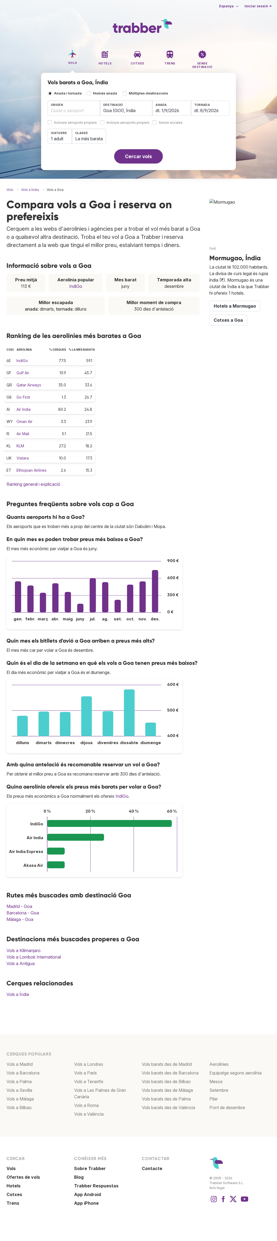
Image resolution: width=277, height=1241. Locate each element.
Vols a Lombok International (33, 957)
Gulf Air (23, 372)
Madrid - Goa (19, 906)
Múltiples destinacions (148, 93)
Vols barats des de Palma (166, 1099)
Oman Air (24, 421)
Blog (79, 1177)
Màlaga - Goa (19, 919)
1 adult (57, 138)
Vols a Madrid (19, 1064)
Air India (24, 409)
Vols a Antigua (20, 963)
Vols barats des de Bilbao (166, 1081)
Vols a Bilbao (19, 1107)
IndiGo (75, 286)
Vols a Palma (19, 1081)
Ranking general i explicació (33, 484)
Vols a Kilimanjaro (23, 950)
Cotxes (14, 1194)
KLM (20, 446)
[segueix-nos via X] (233, 1201)
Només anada (105, 93)
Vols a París (85, 1073)
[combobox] (74, 108)
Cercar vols (138, 156)
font (212, 248)
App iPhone (86, 1203)
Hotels (13, 1185)
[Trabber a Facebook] (223, 1201)
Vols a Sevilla (19, 1090)
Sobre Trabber (90, 1168)
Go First (23, 397)
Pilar (213, 1099)
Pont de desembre (227, 1107)
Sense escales (171, 123)
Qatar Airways (29, 385)
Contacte (152, 1168)
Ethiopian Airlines (32, 470)
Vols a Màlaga (20, 1099)
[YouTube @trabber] (244, 1201)
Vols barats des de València (168, 1107)
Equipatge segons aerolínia (235, 1073)
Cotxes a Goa (228, 320)
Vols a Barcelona (22, 1073)
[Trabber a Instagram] (213, 1201)
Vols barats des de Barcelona (170, 1073)
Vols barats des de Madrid (167, 1064)
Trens (12, 1203)
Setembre (218, 1090)
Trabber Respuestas (96, 1185)
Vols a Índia (17, 994)
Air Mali (23, 433)
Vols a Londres (88, 1064)
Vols (11, 1168)
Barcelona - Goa (22, 913)
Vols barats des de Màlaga (167, 1090)
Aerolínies (219, 1064)
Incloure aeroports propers (75, 123)
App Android (87, 1194)
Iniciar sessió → (258, 6)
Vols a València (89, 1114)
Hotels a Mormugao (235, 306)
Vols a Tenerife (88, 1081)
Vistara (23, 458)
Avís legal (217, 1188)
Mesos (216, 1081)
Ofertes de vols (23, 1177)
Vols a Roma (86, 1105)
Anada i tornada (68, 93)
